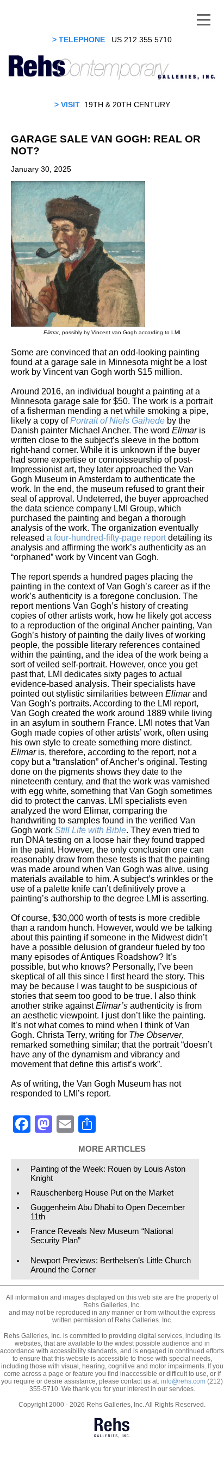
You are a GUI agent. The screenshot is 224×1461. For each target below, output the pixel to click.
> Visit (67, 104)
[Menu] (203, 19)
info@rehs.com (183, 1381)
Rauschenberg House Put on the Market (101, 1192)
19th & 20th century (127, 104)
